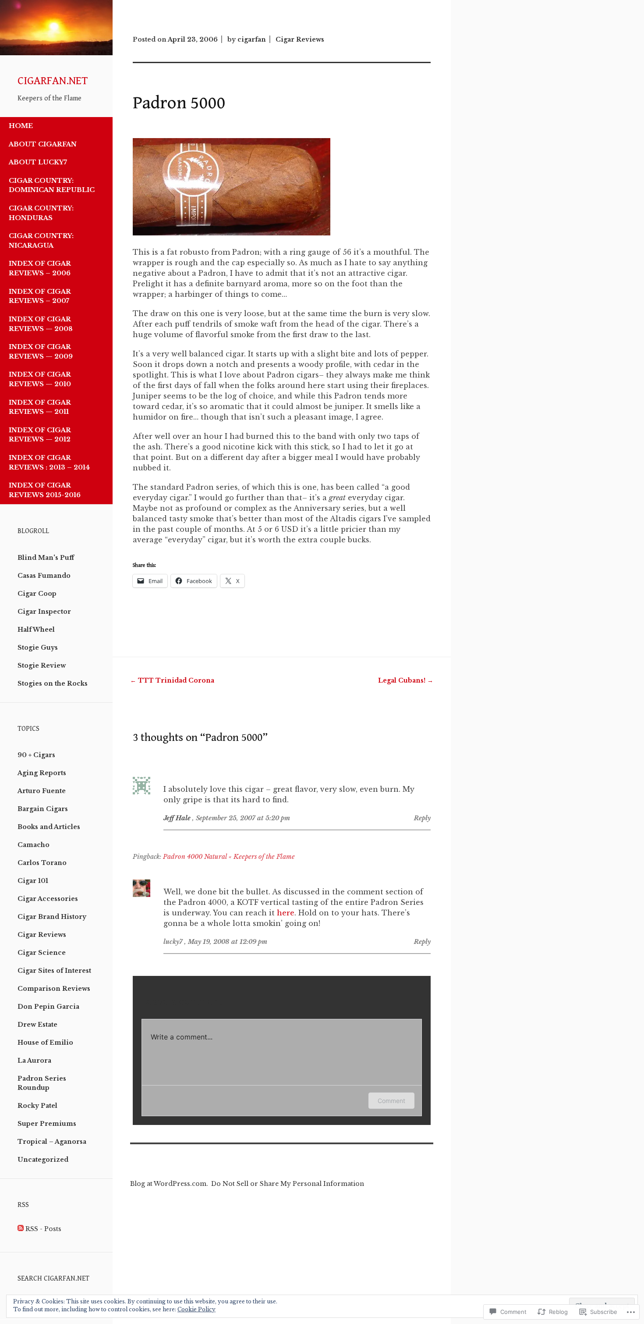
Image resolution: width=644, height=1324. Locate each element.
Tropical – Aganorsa (52, 1142)
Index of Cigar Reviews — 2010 (40, 379)
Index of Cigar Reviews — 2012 (40, 435)
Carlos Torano (42, 863)
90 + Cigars (36, 755)
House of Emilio (45, 1042)
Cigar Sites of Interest (54, 971)
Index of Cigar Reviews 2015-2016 (45, 490)
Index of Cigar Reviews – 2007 (40, 296)
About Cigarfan (43, 144)
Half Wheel (36, 630)
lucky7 (173, 942)
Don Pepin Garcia (48, 1007)
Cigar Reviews (42, 935)
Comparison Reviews (54, 989)
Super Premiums (47, 1124)
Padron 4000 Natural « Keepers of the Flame (229, 857)
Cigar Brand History (52, 917)
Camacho (34, 845)
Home (21, 126)
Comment (391, 1100)
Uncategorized (43, 1160)
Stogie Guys (38, 647)
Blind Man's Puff (46, 558)
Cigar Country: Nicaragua (41, 240)
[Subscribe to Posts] (21, 1229)
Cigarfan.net (53, 81)
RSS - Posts (43, 1229)
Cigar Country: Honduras (41, 213)
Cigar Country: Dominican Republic (52, 185)
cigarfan (251, 39)
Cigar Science (42, 953)
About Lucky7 (38, 162)
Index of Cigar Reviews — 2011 (40, 407)
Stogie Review (42, 665)
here (285, 912)
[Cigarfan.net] (56, 53)
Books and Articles (49, 827)
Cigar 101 (33, 881)
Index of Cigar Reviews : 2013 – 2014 (49, 462)
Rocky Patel (37, 1106)
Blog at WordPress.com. (169, 1184)
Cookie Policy (196, 1309)
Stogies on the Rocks (53, 683)
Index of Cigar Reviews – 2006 (40, 268)
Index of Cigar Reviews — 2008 (41, 324)
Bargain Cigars (43, 809)
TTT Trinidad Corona (172, 680)
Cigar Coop (37, 594)
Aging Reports (42, 773)
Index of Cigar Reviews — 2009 (41, 351)
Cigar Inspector (44, 612)
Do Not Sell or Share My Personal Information (287, 1184)
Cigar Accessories (48, 899)
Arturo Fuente (42, 791)
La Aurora (34, 1060)
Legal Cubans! (405, 680)
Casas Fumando (44, 576)
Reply (422, 818)
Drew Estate (37, 1025)
